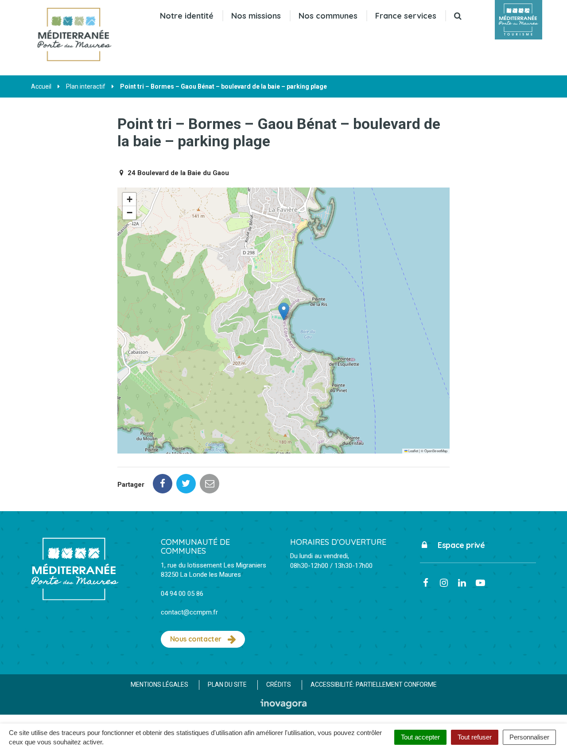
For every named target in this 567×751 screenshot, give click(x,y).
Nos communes (328, 16)
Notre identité (187, 16)
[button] (283, 311)
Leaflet (413, 450)
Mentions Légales (159, 684)
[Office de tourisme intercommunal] (519, 19)
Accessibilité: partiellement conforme (374, 684)
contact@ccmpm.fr (189, 612)
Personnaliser (529, 737)
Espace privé (460, 545)
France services (405, 16)
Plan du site (227, 684)
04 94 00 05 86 (182, 594)
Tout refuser (475, 737)
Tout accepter (420, 737)
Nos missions (256, 16)
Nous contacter (196, 638)
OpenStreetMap (435, 450)
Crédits (278, 684)
